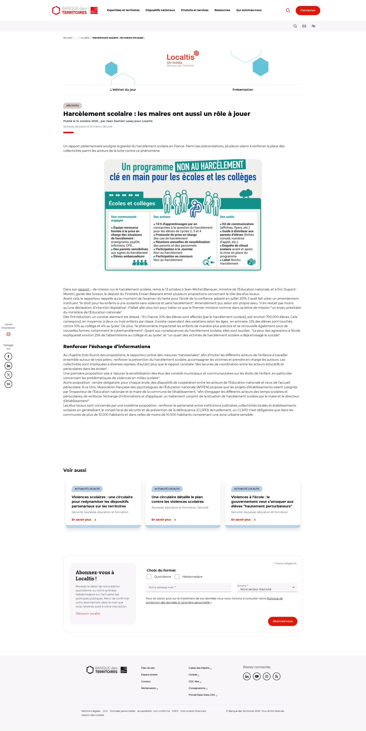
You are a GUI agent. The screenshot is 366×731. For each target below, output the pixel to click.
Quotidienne (162, 576)
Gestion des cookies (92, 715)
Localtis (85, 37)
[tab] (76, 541)
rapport (83, 289)
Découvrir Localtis (88, 613)
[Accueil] (75, 10)
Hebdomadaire (192, 576)
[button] (123, 10)
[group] (183, 215)
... (76, 37)
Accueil (67, 37)
